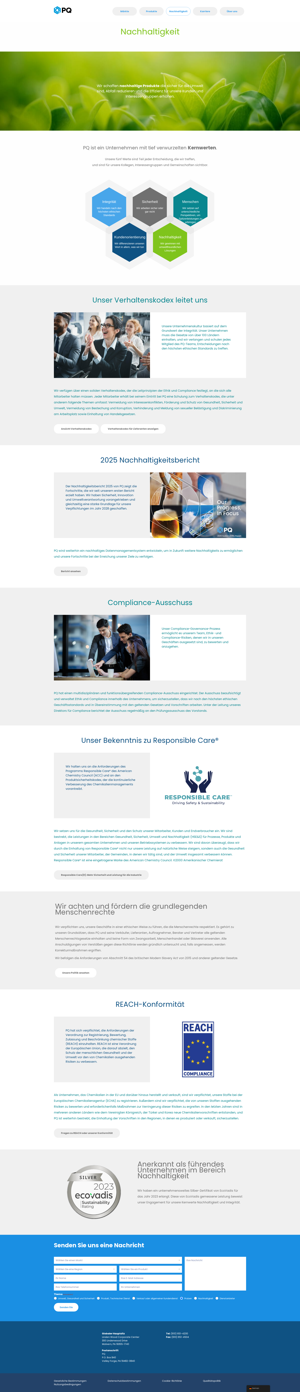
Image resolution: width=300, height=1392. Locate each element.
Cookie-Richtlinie (172, 1381)
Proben (188, 1298)
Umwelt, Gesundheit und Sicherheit (76, 1298)
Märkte (124, 11)
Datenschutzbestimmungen (124, 1381)
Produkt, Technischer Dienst (115, 1298)
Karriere (205, 11)
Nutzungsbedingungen (67, 1384)
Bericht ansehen (71, 571)
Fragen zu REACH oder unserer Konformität (87, 1133)
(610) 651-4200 (179, 1333)
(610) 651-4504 (180, 1337)
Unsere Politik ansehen (75, 972)
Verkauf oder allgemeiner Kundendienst (157, 1298)
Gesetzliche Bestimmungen (70, 1381)
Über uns (232, 11)
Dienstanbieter (227, 1298)
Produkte (151, 11)
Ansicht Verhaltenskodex (76, 428)
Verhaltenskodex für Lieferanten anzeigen (133, 428)
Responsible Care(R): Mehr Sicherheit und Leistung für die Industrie (101, 875)
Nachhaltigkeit (178, 11)
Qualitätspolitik (212, 1381)
